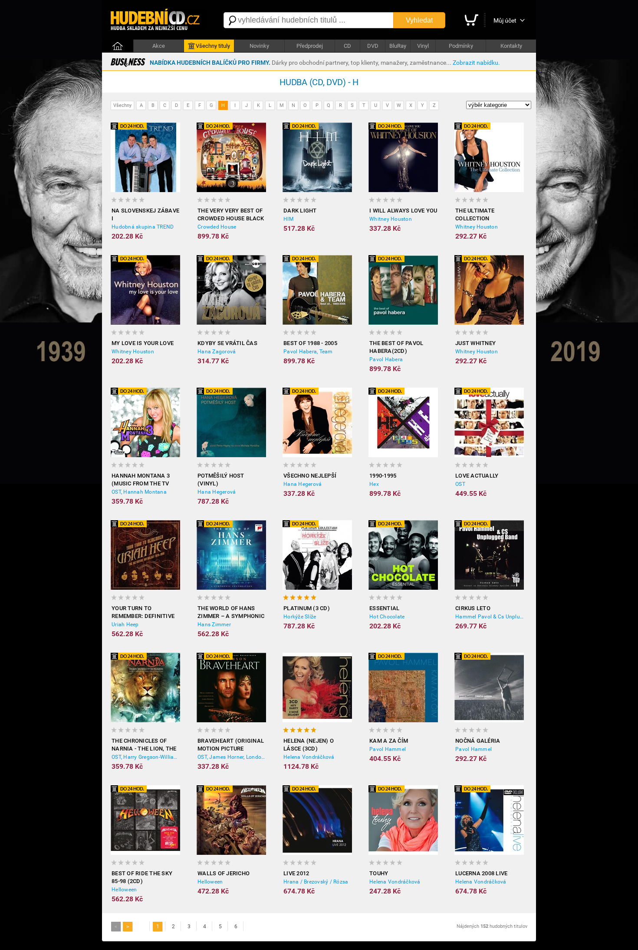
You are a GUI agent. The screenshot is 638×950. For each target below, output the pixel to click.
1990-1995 (382, 475)
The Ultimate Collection (474, 214)
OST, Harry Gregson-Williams (146, 757)
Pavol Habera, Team (308, 352)
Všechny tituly (213, 46)
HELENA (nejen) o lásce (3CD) (308, 744)
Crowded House (216, 227)
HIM (288, 219)
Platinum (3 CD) (306, 608)
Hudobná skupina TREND (143, 227)
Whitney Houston (390, 219)
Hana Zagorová (216, 352)
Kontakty (511, 46)
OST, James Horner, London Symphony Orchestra (231, 757)
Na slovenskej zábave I (145, 214)
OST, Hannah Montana (139, 492)
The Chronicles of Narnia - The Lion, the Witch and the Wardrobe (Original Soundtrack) (144, 745)
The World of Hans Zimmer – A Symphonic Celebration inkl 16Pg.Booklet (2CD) (230, 612)
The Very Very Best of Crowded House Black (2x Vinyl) (230, 215)
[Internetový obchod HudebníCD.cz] (158, 20)
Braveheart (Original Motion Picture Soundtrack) (230, 745)
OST (460, 484)
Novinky (259, 46)
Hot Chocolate (387, 617)
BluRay (397, 46)
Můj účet (504, 20)
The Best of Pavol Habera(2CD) (396, 347)
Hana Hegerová (216, 492)
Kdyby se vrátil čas (227, 343)
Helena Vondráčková (309, 757)
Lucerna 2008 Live (481, 873)
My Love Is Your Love (143, 343)
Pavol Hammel (387, 749)
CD (347, 46)
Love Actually (476, 475)
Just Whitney (475, 343)
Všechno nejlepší (309, 475)
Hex (374, 484)
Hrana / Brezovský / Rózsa (315, 882)
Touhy (378, 873)
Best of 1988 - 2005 (310, 343)
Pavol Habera (386, 359)
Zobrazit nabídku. (476, 62)
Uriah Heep (125, 624)
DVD (372, 46)
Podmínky (461, 46)
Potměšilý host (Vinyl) (220, 479)
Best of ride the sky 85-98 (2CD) (142, 877)
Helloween (124, 890)
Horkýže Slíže (299, 617)
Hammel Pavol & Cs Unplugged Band (489, 617)
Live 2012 (296, 873)
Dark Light (300, 210)
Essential (384, 608)
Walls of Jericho (223, 873)
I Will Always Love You (403, 210)
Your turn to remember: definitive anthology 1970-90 (143, 612)
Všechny (122, 105)
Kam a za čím (388, 740)
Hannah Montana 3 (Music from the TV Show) (141, 480)
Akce (158, 46)
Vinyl (423, 46)
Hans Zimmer (214, 624)
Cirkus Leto (472, 608)
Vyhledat (419, 20)
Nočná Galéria (477, 740)
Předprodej (309, 46)
